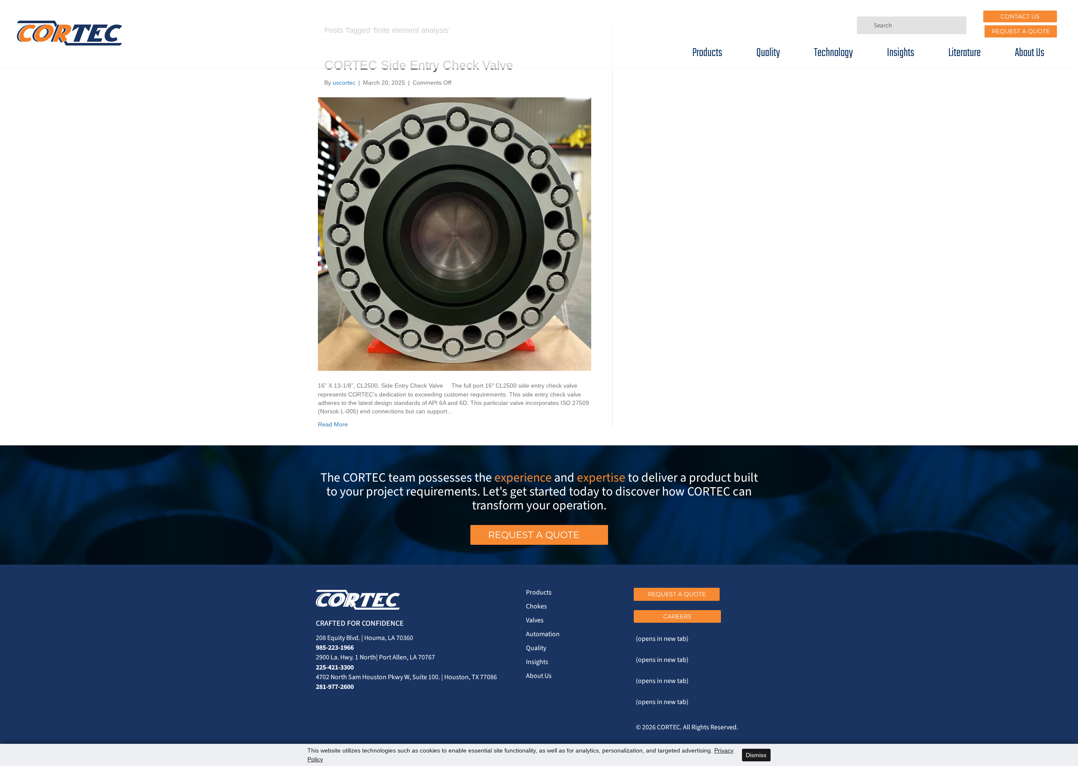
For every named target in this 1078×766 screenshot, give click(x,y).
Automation (543, 634)
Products (707, 53)
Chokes (536, 606)
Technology (833, 53)
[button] (1020, 16)
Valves (535, 620)
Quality (768, 53)
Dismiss (756, 755)
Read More (333, 424)
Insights (900, 53)
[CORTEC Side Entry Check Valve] (454, 233)
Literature (964, 53)
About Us (1029, 53)
